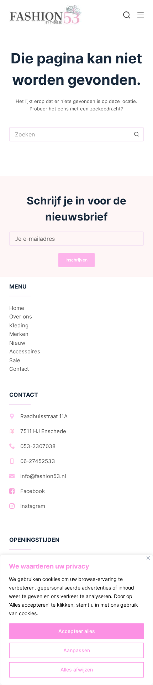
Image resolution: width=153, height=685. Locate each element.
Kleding (18, 325)
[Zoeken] (126, 15)
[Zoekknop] (137, 134)
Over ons (20, 316)
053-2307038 (38, 446)
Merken (18, 334)
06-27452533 (37, 461)
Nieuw (17, 342)
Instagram (32, 506)
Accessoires (24, 351)
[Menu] (140, 15)
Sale (14, 360)
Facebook (32, 491)
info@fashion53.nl (43, 476)
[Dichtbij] (148, 558)
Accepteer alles (76, 631)
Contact (19, 368)
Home (16, 308)
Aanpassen (76, 650)
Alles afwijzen (76, 669)
